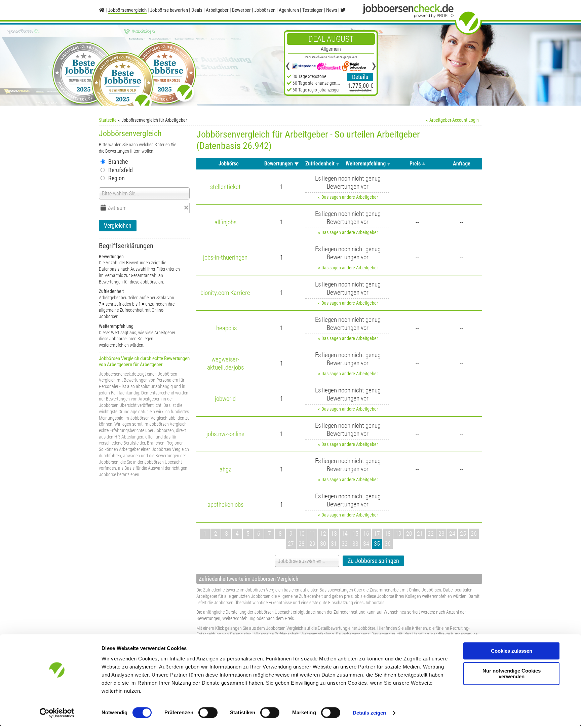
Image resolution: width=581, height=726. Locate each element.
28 (302, 543)
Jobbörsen (264, 10)
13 (334, 533)
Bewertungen (278, 163)
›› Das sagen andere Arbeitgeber (348, 197)
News (331, 10)
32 (345, 543)
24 (452, 533)
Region (116, 178)
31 (334, 543)
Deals (196, 10)
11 (312, 533)
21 (420, 533)
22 (431, 533)
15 (355, 533)
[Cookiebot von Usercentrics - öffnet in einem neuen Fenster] (57, 713)
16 (366, 533)
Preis (415, 163)
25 (463, 533)
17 (377, 533)
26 (474, 533)
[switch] (208, 712)
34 (366, 543)
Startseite (108, 120)
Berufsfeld (120, 170)
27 (291, 543)
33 (355, 543)
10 (302, 533)
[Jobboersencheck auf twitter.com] (343, 10)
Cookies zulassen (511, 651)
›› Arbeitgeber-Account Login (452, 120)
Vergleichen (117, 225)
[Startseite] (102, 10)
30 (323, 543)
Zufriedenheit (320, 163)
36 (388, 543)
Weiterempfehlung (366, 163)
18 (388, 533)
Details (360, 76)
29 (312, 543)
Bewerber (241, 10)
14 (345, 533)
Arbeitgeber (217, 10)
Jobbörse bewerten (169, 10)
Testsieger (312, 10)
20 (409, 533)
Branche (118, 161)
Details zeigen (369, 713)
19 (398, 533)
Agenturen (289, 10)
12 (323, 533)
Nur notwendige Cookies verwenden (511, 673)
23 (441, 533)
